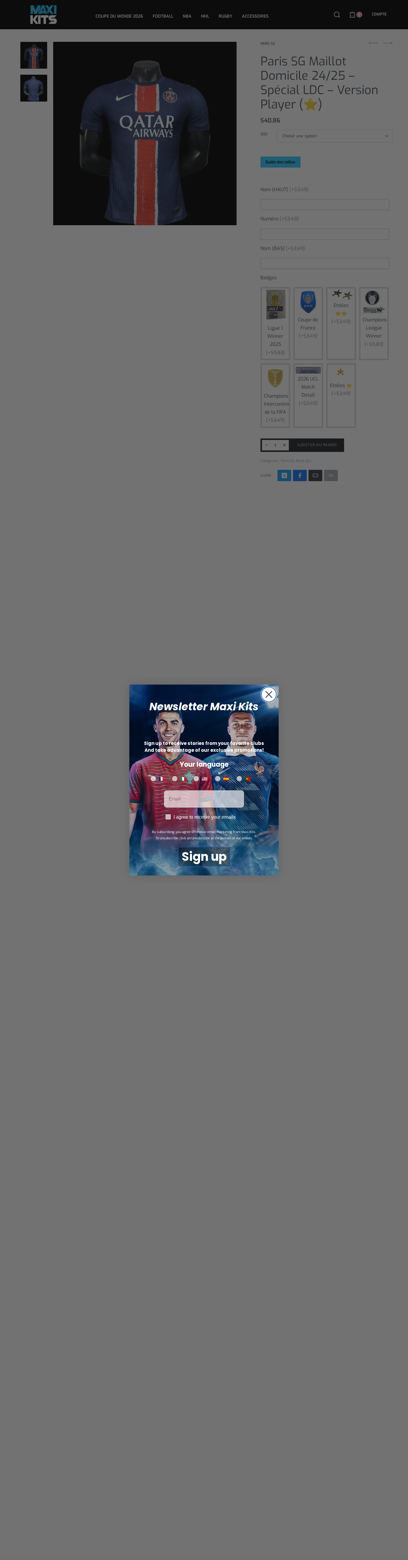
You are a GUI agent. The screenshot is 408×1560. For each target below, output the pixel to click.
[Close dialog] (268, 694)
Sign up (204, 856)
